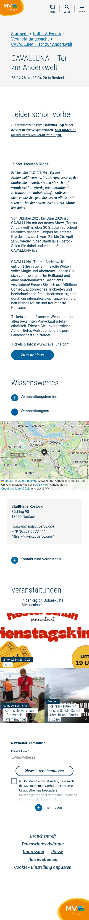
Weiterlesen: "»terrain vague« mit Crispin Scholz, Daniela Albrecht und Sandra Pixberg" (66, 695)
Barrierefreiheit (43, 859)
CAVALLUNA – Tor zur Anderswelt (41, 44)
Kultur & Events (47, 33)
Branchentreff (43, 836)
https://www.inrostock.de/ (32, 536)
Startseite (20, 33)
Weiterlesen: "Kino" (44, 640)
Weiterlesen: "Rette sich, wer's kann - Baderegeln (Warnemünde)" (22, 695)
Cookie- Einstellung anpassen (42, 867)
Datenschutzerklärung (43, 844)
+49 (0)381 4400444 (27, 531)
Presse (57, 851)
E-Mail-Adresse (20, 751)
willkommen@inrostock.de (32, 526)
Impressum (33, 851)
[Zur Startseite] (13, 9)
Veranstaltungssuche (30, 39)
